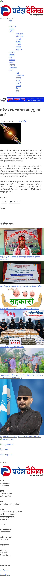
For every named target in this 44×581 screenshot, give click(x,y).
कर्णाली (18, 47)
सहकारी (18, 78)
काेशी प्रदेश (19, 34)
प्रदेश (11, 31)
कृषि (17, 73)
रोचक (18, 80)
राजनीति (12, 52)
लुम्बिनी (18, 44)
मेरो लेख (18, 88)
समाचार (11, 29)
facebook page (5, 575)
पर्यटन (11, 62)
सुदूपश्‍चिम (19, 49)
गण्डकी (18, 42)
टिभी (10, 21)
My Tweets (4, 570)
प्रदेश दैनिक (22, 121)
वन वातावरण (20, 75)
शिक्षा (17, 91)
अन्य (10, 70)
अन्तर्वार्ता (12, 65)
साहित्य (18, 86)
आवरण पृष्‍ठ (12, 26)
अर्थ (10, 57)
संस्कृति (18, 83)
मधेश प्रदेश (19, 36)
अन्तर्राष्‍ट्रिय (13, 67)
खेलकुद (11, 55)
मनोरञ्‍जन (12, 60)
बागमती (18, 39)
